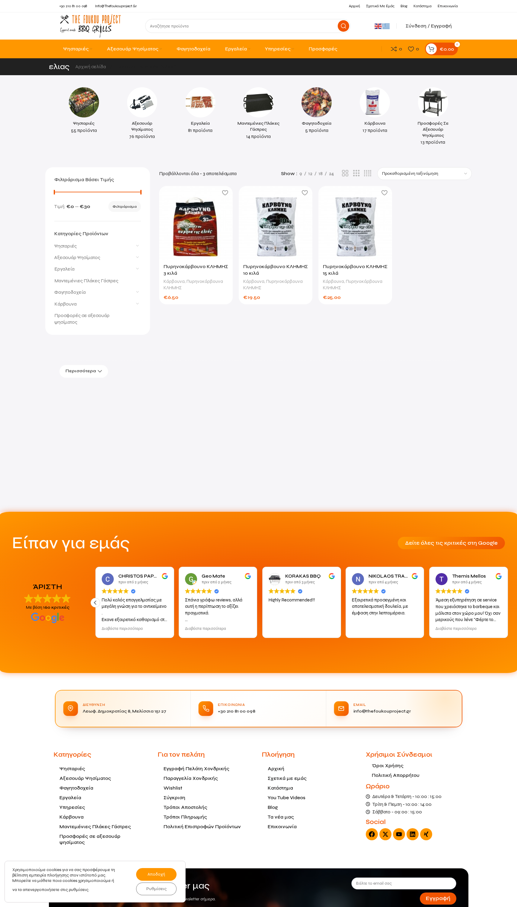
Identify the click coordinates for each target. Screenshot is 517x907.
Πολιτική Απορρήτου (396, 775)
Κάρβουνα (65, 304)
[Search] (343, 26)
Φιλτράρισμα (125, 206)
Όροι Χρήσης (388, 765)
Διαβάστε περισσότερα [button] (122, 628)
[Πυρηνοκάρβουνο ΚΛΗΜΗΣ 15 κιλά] (355, 223)
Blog (273, 807)
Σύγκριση (174, 797)
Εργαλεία (64, 269)
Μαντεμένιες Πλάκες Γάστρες (86, 281)
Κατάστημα (280, 788)
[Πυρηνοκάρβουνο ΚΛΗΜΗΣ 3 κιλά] (196, 223)
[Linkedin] (413, 834)
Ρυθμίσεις (156, 888)
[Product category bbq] (84, 112)
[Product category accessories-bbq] (142, 115)
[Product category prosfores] (433, 118)
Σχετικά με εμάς (287, 778)
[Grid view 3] (356, 173)
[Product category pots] (316, 112)
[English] (378, 26)
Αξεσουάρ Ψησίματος (77, 257)
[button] (95, 602)
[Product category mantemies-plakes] (258, 115)
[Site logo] (90, 25)
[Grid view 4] (367, 173)
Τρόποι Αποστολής (185, 807)
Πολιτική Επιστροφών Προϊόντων (202, 826)
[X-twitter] (385, 834)
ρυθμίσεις (78, 889)
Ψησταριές (65, 246)
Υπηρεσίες (72, 807)
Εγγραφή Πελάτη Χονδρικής (196, 768)
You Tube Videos (286, 797)
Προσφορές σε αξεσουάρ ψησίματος (82, 318)
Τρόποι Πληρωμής (185, 817)
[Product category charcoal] (375, 112)
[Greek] (386, 26)
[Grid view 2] (345, 173)
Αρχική (276, 768)
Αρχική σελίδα (91, 66)
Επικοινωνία (282, 826)
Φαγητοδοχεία (70, 292)
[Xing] (426, 834)
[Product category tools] (200, 112)
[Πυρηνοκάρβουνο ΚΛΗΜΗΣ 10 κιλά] (275, 223)
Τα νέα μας (281, 817)
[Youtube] (399, 834)
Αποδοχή (156, 874)
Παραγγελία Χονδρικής (191, 778)
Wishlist (173, 788)
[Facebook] (372, 834)
